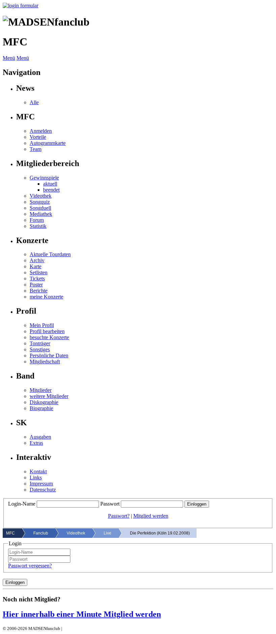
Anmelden (41, 131)
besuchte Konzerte (49, 337)
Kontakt (38, 471)
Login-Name (21, 504)
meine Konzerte (46, 297)
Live (107, 533)
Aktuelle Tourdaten (50, 254)
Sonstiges (40, 349)
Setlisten (38, 272)
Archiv (37, 260)
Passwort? (119, 516)
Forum (37, 220)
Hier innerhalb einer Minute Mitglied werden (82, 614)
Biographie (41, 408)
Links (36, 477)
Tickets (37, 278)
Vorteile (38, 137)
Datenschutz (43, 489)
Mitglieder (40, 390)
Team (35, 149)
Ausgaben (40, 437)
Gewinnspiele (44, 178)
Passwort (109, 504)
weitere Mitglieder (49, 396)
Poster (36, 284)
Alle (34, 102)
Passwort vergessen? (30, 565)
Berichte (38, 290)
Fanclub (40, 533)
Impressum (41, 483)
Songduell (40, 208)
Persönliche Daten (49, 355)
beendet (51, 190)
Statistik (38, 226)
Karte (35, 266)
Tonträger (40, 343)
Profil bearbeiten (47, 331)
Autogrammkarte (48, 143)
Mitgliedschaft (45, 361)
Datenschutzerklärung (83, 628)
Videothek (40, 196)
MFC (10, 533)
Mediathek (41, 214)
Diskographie (44, 402)
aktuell (50, 184)
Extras (36, 443)
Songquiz (40, 202)
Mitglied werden (150, 516)
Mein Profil (42, 325)
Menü (9, 58)
